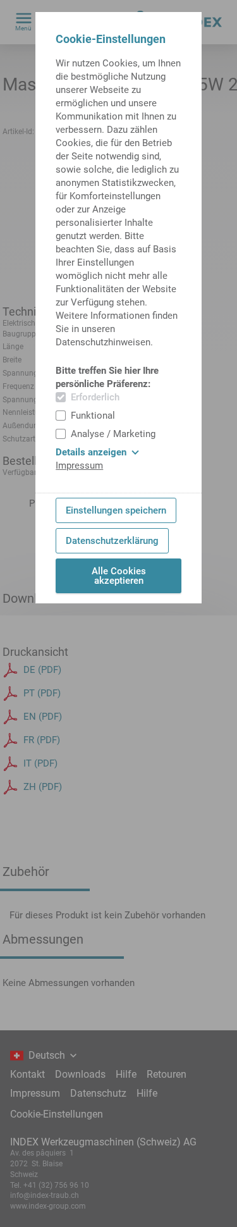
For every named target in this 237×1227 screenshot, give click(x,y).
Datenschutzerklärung (112, 540)
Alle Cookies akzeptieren (119, 575)
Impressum (79, 465)
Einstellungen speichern (116, 510)
